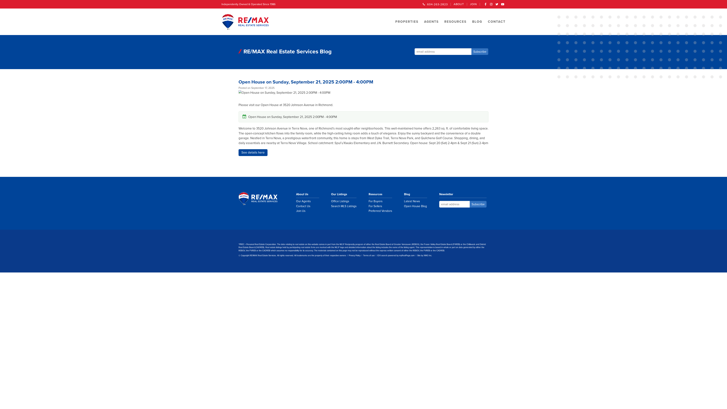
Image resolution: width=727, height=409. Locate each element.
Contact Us (303, 206)
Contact (496, 22)
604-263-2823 (437, 4)
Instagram (491, 5)
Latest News (412, 201)
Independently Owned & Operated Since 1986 (248, 4)
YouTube (502, 5)
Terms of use (369, 255)
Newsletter (446, 194)
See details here (253, 153)
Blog (407, 194)
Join (473, 4)
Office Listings (340, 201)
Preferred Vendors (380, 211)
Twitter (497, 5)
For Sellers (375, 206)
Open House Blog (415, 206)
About (459, 4)
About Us (302, 194)
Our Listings (339, 194)
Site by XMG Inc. (424, 255)
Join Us (300, 211)
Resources (375, 194)
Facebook (485, 5)
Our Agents (303, 201)
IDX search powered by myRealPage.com (396, 255)
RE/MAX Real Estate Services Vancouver (262, 198)
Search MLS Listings (343, 206)
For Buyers (375, 201)
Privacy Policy (354, 255)
